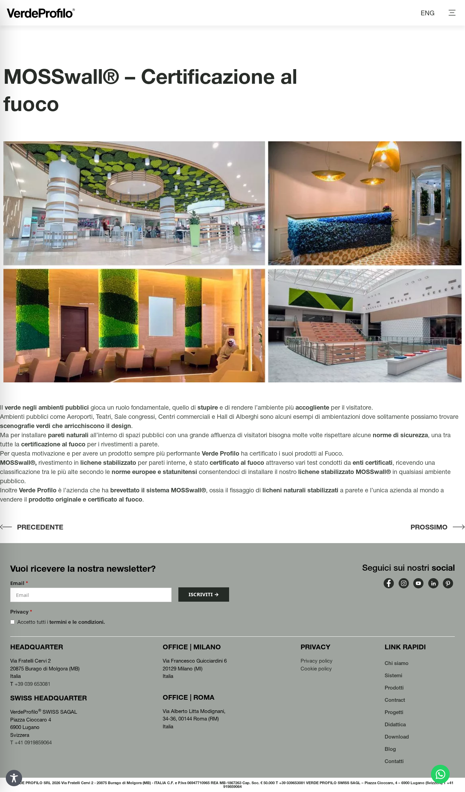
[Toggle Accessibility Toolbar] (14, 778)
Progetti (394, 712)
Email (19, 583)
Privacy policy (317, 661)
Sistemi (393, 675)
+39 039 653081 (32, 684)
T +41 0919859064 (31, 742)
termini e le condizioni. (77, 622)
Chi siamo (396, 663)
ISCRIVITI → (204, 594)
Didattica (395, 724)
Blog (390, 749)
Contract (395, 700)
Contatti (394, 761)
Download (397, 736)
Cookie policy (316, 668)
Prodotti (394, 687)
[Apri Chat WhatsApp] (440, 774)
